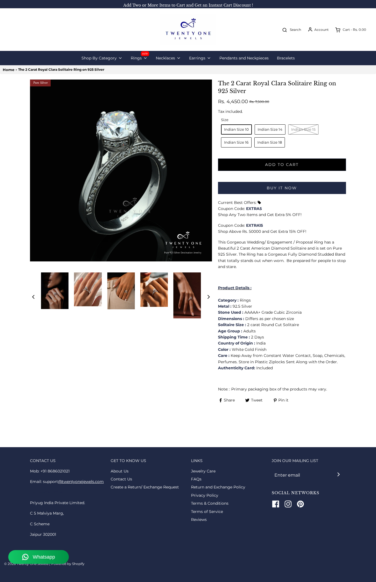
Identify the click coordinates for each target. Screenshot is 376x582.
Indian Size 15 (303, 129)
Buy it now (282, 187)
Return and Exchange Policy (218, 487)
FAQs (196, 479)
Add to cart (282, 164)
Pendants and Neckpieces (244, 58)
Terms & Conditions (209, 503)
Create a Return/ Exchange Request (145, 487)
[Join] (338, 474)
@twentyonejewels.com (81, 481)
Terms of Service (207, 511)
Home (8, 69)
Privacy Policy (204, 495)
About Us (120, 471)
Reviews (199, 519)
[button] (33, 297)
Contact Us (121, 479)
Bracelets (286, 58)
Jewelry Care (203, 471)
